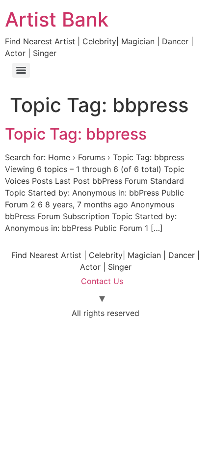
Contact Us (102, 281)
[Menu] (21, 70)
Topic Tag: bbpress (76, 133)
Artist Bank (56, 19)
